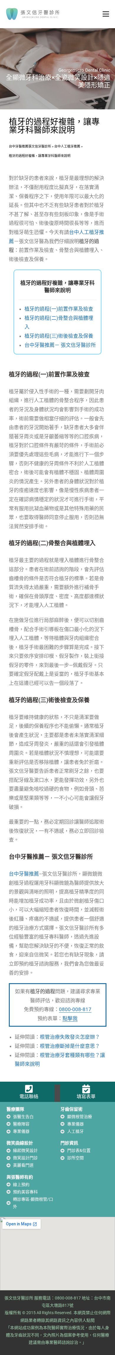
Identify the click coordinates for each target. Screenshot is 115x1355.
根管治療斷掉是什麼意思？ (70, 1046)
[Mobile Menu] (106, 14)
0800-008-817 (75, 1009)
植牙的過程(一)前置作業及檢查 (58, 309)
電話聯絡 (28, 1096)
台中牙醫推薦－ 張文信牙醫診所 (60, 345)
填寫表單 (86, 1096)
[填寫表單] (86, 1089)
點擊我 (70, 1018)
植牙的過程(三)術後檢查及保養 (58, 336)
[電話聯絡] (28, 1089)
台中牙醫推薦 (24, 874)
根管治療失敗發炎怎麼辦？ (70, 1037)
